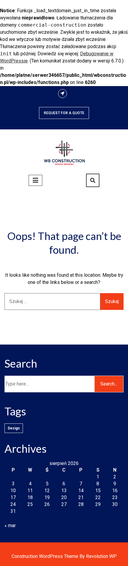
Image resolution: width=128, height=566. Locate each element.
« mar (10, 525)
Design (14, 428)
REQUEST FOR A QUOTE (64, 113)
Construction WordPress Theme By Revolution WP (64, 556)
